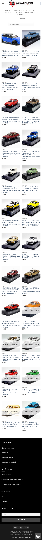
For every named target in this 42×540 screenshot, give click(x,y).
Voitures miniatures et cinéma (21, 534)
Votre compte (6, 475)
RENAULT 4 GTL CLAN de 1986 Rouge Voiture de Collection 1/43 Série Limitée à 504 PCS (11, 391)
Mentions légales (7, 457)
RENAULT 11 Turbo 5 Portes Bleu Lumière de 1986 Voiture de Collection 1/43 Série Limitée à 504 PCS (10, 86)
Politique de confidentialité (11, 484)
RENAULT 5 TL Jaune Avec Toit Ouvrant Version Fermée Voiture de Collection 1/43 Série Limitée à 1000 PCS (31, 223)
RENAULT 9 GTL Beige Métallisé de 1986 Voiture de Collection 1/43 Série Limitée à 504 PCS (11, 257)
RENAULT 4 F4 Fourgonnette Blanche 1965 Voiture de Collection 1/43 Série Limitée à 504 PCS (11, 189)
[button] (3, 3)
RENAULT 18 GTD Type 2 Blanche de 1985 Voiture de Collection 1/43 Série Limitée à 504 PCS (11, 358)
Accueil (8, 11)
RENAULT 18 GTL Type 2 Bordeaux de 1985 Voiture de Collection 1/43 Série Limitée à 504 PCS (11, 153)
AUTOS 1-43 (30, 11)
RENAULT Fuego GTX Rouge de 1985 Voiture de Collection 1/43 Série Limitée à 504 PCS (11, 324)
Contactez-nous (7, 497)
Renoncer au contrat (9, 462)
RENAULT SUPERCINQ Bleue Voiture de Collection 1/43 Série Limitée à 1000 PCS (30, 425)
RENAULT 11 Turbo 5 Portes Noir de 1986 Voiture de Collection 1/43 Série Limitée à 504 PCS (31, 86)
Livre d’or (5, 453)
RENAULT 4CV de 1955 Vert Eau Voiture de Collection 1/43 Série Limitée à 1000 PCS (31, 189)
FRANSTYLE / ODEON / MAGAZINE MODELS (20, 12)
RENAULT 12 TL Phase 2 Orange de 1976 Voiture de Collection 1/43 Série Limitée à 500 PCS (31, 324)
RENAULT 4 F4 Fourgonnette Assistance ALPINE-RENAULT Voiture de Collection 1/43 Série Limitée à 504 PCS (31, 154)
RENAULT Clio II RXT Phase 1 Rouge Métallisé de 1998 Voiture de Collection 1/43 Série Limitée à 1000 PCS (10, 290)
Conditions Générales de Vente (12, 479)
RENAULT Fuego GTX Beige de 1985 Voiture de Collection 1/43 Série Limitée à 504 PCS (31, 290)
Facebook (5, 501)
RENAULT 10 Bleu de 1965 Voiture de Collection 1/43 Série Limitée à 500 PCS (30, 53)
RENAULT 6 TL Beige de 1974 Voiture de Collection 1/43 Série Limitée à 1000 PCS (11, 424)
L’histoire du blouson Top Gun (21, 532)
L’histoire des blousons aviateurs (21, 531)
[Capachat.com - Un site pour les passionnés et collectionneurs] (21, 3)
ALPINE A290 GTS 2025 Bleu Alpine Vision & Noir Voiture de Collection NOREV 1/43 (11, 53)
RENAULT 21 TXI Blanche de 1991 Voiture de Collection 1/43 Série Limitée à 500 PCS (31, 357)
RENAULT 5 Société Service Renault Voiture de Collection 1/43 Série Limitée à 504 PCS (11, 223)
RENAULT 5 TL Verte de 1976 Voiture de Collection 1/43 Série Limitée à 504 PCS (31, 391)
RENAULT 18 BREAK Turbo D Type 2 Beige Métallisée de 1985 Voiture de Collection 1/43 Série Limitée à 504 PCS (31, 120)
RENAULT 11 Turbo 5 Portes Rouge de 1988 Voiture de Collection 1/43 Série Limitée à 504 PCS (11, 120)
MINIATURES (19, 11)
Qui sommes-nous (8, 448)
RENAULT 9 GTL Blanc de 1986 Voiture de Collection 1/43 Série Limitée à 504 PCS (31, 256)
